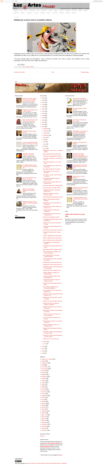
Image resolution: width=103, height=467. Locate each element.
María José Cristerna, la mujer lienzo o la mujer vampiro (30, 120)
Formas (43, 393)
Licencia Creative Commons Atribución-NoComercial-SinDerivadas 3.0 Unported (47, 463)
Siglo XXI (74, 12)
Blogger (60, 455)
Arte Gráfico (44, 366)
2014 (43, 124)
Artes (38, 10)
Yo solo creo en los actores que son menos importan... (51, 314)
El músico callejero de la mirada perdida (52, 185)
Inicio (53, 72)
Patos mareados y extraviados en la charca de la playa (52, 252)
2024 (43, 102)
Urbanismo (44, 430)
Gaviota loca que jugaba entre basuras (52, 156)
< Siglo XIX (54, 12)
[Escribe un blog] (19, 64)
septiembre (46, 135)
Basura (43, 372)
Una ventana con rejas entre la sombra (52, 230)
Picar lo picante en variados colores (51, 187)
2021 (43, 109)
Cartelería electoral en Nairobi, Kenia (52, 270)
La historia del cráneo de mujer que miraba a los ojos (51, 280)
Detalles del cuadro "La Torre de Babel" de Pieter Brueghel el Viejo (30, 203)
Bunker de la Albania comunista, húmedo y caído (51, 194)
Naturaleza (16, 12)
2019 (43, 113)
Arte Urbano (44, 10)
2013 (43, 126)
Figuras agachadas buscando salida (52, 154)
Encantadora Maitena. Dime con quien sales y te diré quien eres (30, 166)
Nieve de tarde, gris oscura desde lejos (52, 240)
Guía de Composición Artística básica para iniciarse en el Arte (30, 143)
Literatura (74, 10)
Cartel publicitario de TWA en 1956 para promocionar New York (80, 166)
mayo (44, 144)
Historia (43, 401)
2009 (43, 353)
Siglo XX (68, 12)
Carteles (43, 378)
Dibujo (55, 10)
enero (44, 343)
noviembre (46, 130)
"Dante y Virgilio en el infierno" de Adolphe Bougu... (51, 273)
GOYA (21, 10)
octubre (45, 133)
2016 (43, 120)
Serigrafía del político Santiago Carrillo (52, 249)
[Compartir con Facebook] (22, 64)
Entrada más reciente (19, 72)
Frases (43, 397)
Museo (85, 10)
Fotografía (68, 10)
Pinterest (42, 436)
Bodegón (43, 374)
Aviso (26, 10)
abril (44, 146)
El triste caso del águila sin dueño (51, 217)
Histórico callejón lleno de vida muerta (52, 235)
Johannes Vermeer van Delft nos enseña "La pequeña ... (51, 304)
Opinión (43, 413)
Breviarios (43, 376)
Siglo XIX (62, 12)
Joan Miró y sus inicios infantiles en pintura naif (28, 154)
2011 (43, 348)
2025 (43, 100)
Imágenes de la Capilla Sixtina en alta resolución (30, 110)
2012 (43, 346)
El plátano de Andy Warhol (79, 98)
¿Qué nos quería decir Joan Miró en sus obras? (29, 178)
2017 (43, 117)
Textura (43, 428)
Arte (24, 66)
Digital (42, 386)
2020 (43, 111)
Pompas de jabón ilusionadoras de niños (53, 197)
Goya (42, 399)
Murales (43, 407)
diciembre (45, 128)
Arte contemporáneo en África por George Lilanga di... (51, 256)
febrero (45, 341)
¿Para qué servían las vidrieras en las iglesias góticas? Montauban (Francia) (80, 155)
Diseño (43, 388)
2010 (43, 351)
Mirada (32, 66)
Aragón (43, 361)
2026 (43, 98)
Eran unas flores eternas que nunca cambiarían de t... (51, 214)
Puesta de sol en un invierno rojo (51, 338)
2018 (43, 115)
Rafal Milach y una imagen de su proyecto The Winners (80, 131)
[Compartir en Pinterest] (24, 64)
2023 (43, 104)
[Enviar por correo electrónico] (18, 64)
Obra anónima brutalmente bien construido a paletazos (50, 287)
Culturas (50, 10)
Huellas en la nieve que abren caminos (52, 301)
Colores (43, 380)
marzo (45, 148)
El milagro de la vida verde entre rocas (52, 262)
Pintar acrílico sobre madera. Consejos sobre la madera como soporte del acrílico (30, 100)
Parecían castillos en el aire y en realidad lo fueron (51, 325)
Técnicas (36, 12)
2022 (43, 106)
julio (44, 139)
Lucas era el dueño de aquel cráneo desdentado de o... (51, 276)
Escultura (61, 10)
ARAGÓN (16, 10)
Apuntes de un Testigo (46, 359)
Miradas (80, 10)
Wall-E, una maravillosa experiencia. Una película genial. (29, 190)
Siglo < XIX (44, 415)
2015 (43, 122)
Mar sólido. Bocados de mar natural (51, 169)
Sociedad (23, 12)
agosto (45, 137)
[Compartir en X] (21, 64)
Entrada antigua (85, 72)
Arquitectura (32, 10)
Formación (42, 12)
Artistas (48, 12)
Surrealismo (29, 12)
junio (44, 141)
